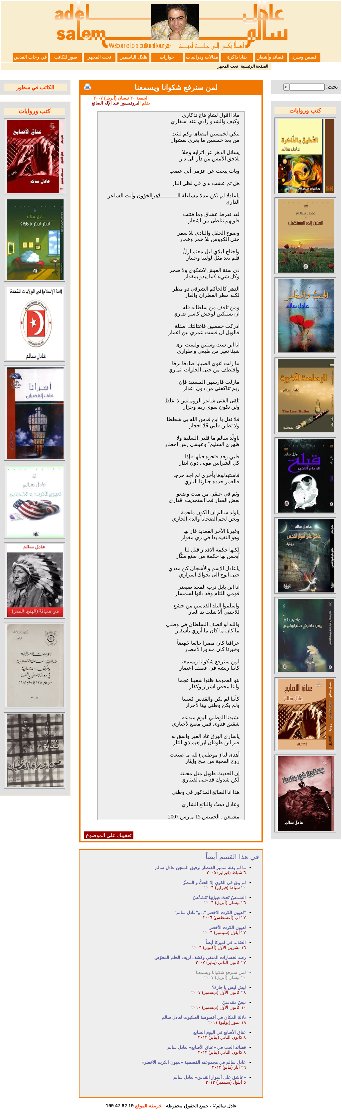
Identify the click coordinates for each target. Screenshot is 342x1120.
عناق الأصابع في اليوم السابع (219, 1032)
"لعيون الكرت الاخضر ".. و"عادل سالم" (210, 912)
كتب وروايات (305, 110)
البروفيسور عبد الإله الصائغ (116, 103)
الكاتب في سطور (35, 87)
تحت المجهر (99, 57)
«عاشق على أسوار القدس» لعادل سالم (209, 1077)
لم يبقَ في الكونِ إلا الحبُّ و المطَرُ (214, 882)
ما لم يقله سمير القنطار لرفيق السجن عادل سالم (200, 867)
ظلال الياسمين (133, 57)
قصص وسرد (304, 57)
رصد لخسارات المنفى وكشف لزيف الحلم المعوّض (200, 957)
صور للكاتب (65, 57)
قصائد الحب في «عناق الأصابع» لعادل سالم (206, 1047)
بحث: (332, 87)
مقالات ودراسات (202, 57)
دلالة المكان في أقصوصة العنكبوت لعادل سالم (204, 1017)
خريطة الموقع (148, 1105)
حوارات (167, 57)
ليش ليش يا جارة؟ (229, 987)
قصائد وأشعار (270, 57)
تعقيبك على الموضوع (108, 835)
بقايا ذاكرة (237, 57)
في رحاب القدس (30, 57)
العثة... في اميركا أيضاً (226, 942)
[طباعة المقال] (87, 87)
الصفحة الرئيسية (254, 66)
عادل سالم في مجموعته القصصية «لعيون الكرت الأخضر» (194, 1062)
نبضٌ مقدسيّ (234, 1002)
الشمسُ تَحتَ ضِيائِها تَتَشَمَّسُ (219, 897)
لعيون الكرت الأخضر (227, 927)
